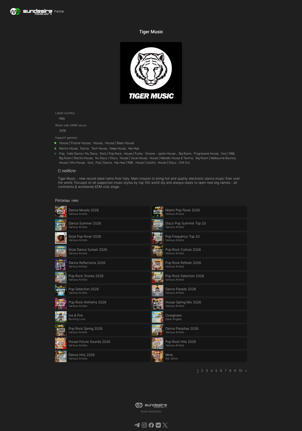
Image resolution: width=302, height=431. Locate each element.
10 (240, 371)
